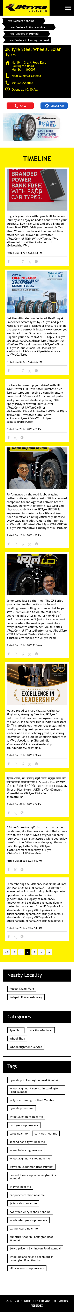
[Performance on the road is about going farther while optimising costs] (37, 468)
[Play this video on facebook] (37, 191)
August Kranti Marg (22, 988)
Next (41, 952)
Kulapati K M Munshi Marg (26, 997)
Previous (14, 952)
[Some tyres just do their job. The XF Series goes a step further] (37, 575)
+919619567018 (22, 83)
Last (49, 952)
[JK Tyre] (26, 8)
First (6, 952)
